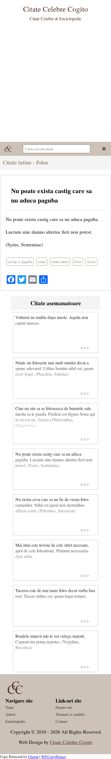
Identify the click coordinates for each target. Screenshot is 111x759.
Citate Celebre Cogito (71, 742)
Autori (10, 714)
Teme (9, 707)
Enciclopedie (15, 721)
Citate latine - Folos (25, 162)
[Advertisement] (55, 83)
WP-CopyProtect (53, 756)
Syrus (91, 261)
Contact (61, 721)
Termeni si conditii (70, 714)
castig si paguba (20, 261)
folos (78, 261)
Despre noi (64, 707)
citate (42, 261)
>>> (84, 347)
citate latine (60, 261)
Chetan (33, 756)
